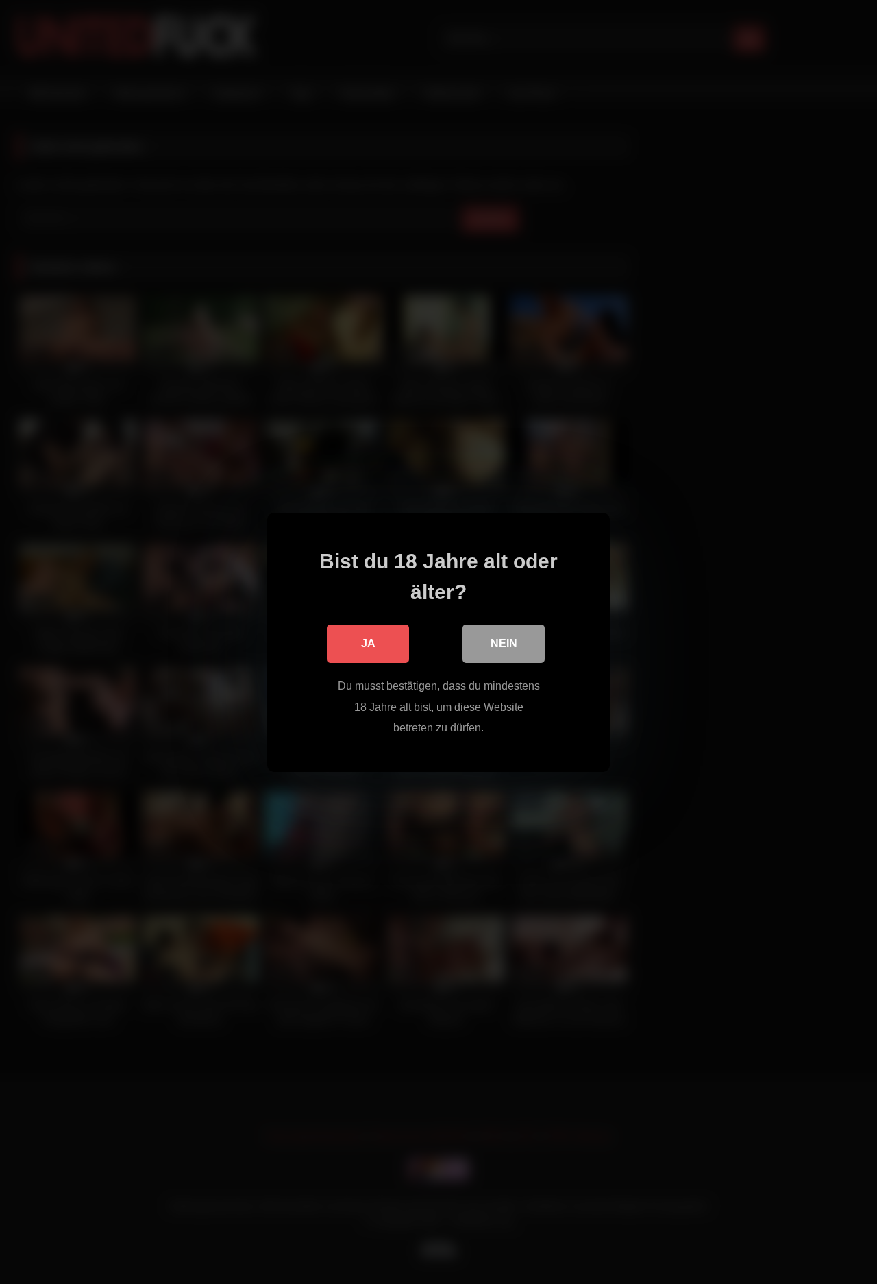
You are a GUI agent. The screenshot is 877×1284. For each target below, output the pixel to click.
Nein (504, 643)
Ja (368, 643)
